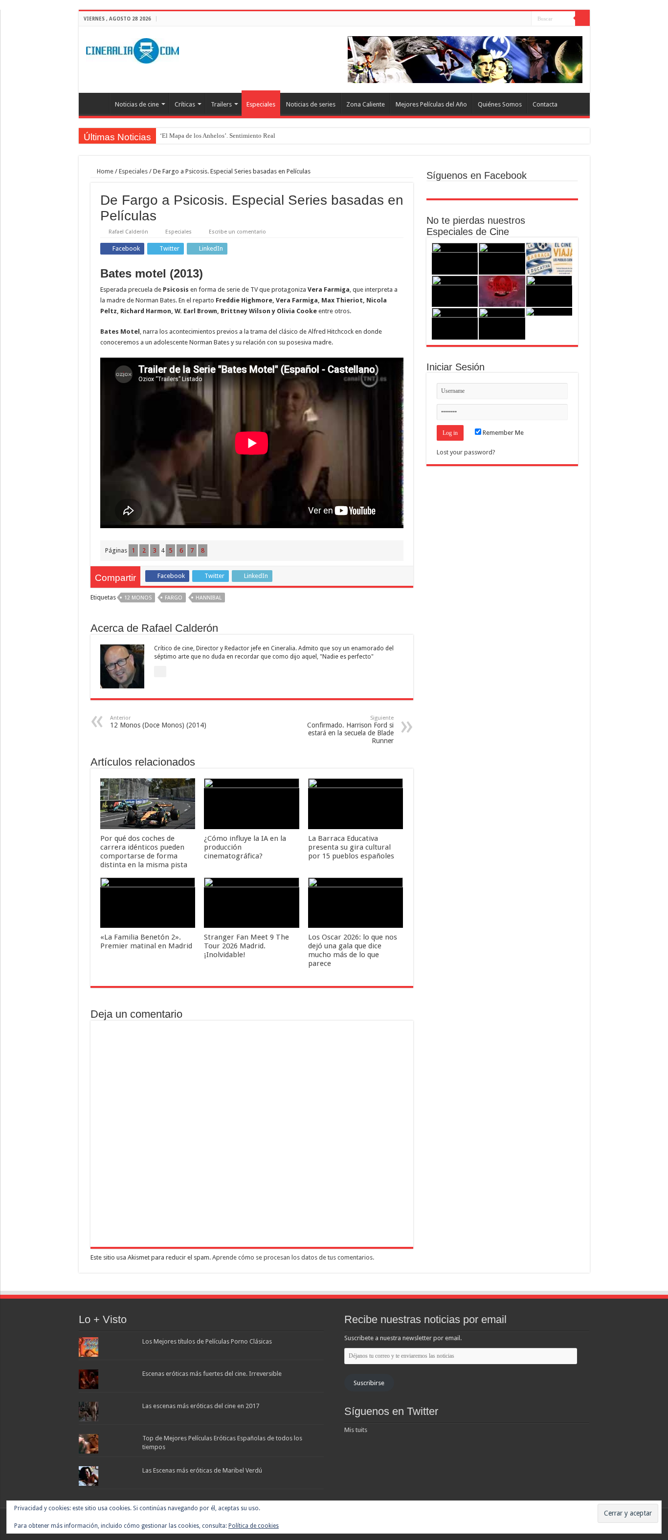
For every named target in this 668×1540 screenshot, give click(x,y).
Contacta (545, 104)
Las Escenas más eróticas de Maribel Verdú (202, 1470)
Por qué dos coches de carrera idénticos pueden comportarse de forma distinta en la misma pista (143, 851)
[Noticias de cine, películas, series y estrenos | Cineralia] (132, 49)
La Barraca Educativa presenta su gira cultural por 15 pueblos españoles (351, 847)
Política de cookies (253, 1525)
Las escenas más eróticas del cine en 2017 (200, 1406)
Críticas (185, 104)
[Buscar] (582, 18)
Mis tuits (355, 1429)
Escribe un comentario (237, 232)
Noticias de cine (137, 104)
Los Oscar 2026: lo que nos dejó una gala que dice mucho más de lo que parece (352, 950)
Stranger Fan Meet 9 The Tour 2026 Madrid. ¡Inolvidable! (246, 946)
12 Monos (138, 598)
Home (104, 171)
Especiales (260, 104)
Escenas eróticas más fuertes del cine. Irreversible (212, 1373)
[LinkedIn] (524, 19)
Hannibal (209, 598)
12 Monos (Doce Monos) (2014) (158, 722)
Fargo (173, 598)
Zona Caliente (365, 104)
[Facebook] (505, 19)
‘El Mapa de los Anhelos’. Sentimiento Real (217, 135)
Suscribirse (369, 1383)
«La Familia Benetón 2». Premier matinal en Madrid (146, 941)
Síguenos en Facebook (476, 175)
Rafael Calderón (128, 232)
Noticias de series (310, 104)
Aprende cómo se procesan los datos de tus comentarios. (293, 1257)
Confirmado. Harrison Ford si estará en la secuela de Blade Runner (350, 730)
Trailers (221, 104)
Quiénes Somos (500, 104)
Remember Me (502, 432)
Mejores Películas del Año (431, 104)
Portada (96, 103)
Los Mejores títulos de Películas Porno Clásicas (207, 1341)
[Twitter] (514, 19)
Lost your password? (466, 452)
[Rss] (496, 19)
